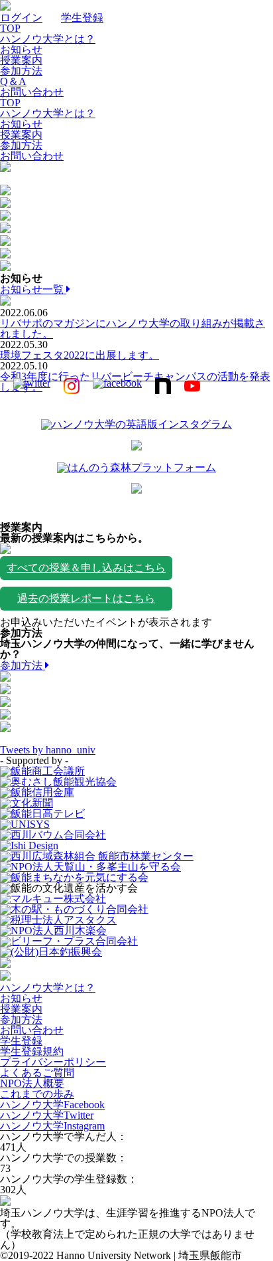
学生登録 (82, 17)
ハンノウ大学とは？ (47, 39)
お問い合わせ (32, 92)
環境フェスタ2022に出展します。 (79, 355)
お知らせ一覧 (33, 289)
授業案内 (21, 60)
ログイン (21, 17)
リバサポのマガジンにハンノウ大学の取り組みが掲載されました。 (132, 329)
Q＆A (13, 81)
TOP (10, 28)
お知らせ (21, 49)
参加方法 (21, 70)
